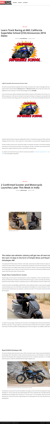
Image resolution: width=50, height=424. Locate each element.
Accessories (25, 2)
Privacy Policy (42, 422)
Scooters (20, 2)
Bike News (15, 2)
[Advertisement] (25, 14)
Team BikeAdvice (23, 38)
